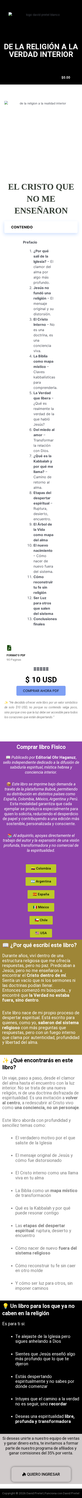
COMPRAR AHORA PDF (41, 691)
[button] (41, 227)
